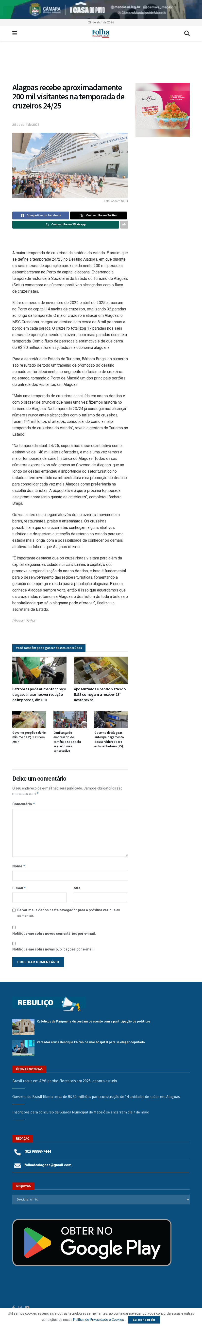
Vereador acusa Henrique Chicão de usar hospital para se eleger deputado (91, 1042)
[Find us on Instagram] (20, 1307)
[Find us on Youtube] (27, 1307)
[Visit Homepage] (101, 33)
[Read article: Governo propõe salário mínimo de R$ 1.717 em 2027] (29, 719)
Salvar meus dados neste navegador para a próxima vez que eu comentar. (68, 912)
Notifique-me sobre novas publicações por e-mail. (53, 949)
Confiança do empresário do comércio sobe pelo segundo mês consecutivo (67, 742)
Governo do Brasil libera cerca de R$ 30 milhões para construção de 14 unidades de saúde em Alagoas (96, 1096)
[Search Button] (187, 33)
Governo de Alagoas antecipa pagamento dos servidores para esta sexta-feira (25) (109, 739)
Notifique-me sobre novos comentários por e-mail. (54, 933)
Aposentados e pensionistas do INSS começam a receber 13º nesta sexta (100, 694)
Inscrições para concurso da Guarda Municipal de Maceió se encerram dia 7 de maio (80, 1112)
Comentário (23, 804)
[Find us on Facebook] (13, 1307)
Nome (18, 866)
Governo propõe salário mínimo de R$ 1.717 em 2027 (29, 737)
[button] (101, 64)
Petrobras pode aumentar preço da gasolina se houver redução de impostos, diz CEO (39, 694)
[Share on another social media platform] (124, 225)
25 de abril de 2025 (25, 124)
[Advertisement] (162, 171)
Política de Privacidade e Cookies (98, 1320)
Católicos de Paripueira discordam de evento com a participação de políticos (93, 1021)
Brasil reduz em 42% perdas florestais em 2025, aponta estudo (64, 1080)
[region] (101, 9)
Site (77, 888)
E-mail (19, 888)
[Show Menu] (14, 33)
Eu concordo (144, 1320)
